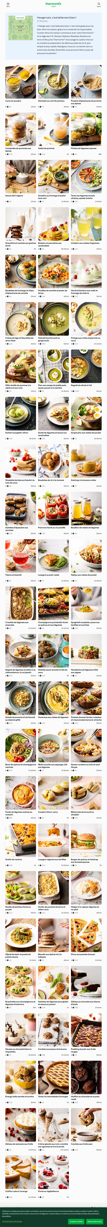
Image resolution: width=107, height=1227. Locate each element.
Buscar (99, 6)
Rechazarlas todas (95, 1222)
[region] (53, 1217)
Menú (8, 6)
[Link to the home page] (53, 4)
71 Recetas (42, 21)
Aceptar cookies (76, 1222)
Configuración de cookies (12, 1221)
